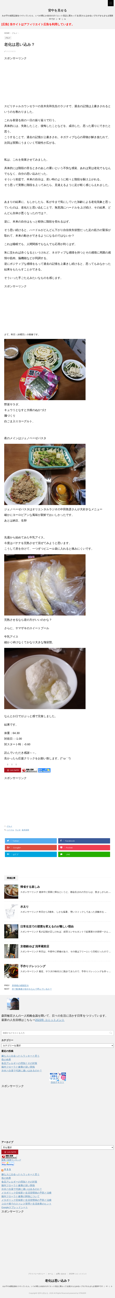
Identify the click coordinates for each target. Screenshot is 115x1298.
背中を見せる (57, 10)
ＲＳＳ (7, 1169)
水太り (24, 906)
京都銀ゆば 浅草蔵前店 (34, 946)
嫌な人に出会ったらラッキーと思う (20, 1056)
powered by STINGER (77, 1293)
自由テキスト (57, 1082)
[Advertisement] (57, 80)
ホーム (50, 1274)
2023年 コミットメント (50, 1019)
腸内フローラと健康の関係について (20, 1196)
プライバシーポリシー (36, 1274)
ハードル (10, 830)
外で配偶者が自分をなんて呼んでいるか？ (32, 989)
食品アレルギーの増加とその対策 (19, 1063)
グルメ (9, 826)
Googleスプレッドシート (14, 1207)
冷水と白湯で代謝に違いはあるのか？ (21, 1070)
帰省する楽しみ (30, 886)
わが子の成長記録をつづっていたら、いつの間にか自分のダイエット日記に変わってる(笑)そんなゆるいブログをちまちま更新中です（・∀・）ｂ (57, 1286)
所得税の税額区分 (20, 985)
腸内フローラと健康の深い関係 (18, 1067)
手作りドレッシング (33, 966)
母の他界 (6, 1059)
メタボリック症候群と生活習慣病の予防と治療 (26, 1192)
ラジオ (18, 830)
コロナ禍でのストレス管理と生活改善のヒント (26, 1203)
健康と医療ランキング (11, 1160)
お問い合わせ (61, 1274)
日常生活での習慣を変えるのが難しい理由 (47, 926)
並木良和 (25, 830)
